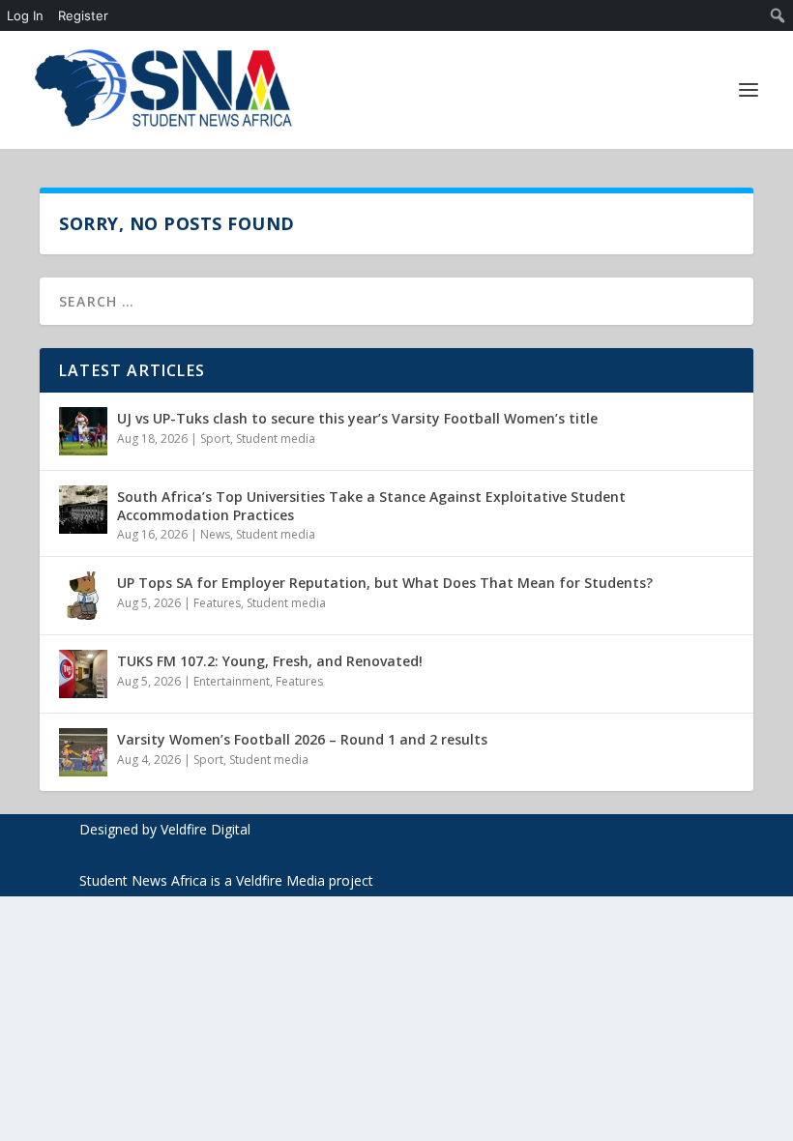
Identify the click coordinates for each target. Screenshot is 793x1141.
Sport (215, 438)
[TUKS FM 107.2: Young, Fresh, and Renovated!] (83, 674)
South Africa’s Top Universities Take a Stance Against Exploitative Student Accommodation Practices (371, 505)
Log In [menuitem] (25, 15)
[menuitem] (778, 15)
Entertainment (231, 681)
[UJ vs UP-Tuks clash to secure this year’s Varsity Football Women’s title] (83, 431)
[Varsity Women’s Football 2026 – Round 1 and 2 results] (83, 752)
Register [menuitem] (83, 15)
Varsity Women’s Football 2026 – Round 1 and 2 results (302, 739)
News (215, 534)
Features (217, 603)
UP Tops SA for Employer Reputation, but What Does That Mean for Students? (385, 582)
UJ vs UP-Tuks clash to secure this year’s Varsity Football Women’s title (357, 418)
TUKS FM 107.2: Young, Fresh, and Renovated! (270, 661)
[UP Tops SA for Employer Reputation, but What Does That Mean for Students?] (83, 595)
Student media (275, 438)
